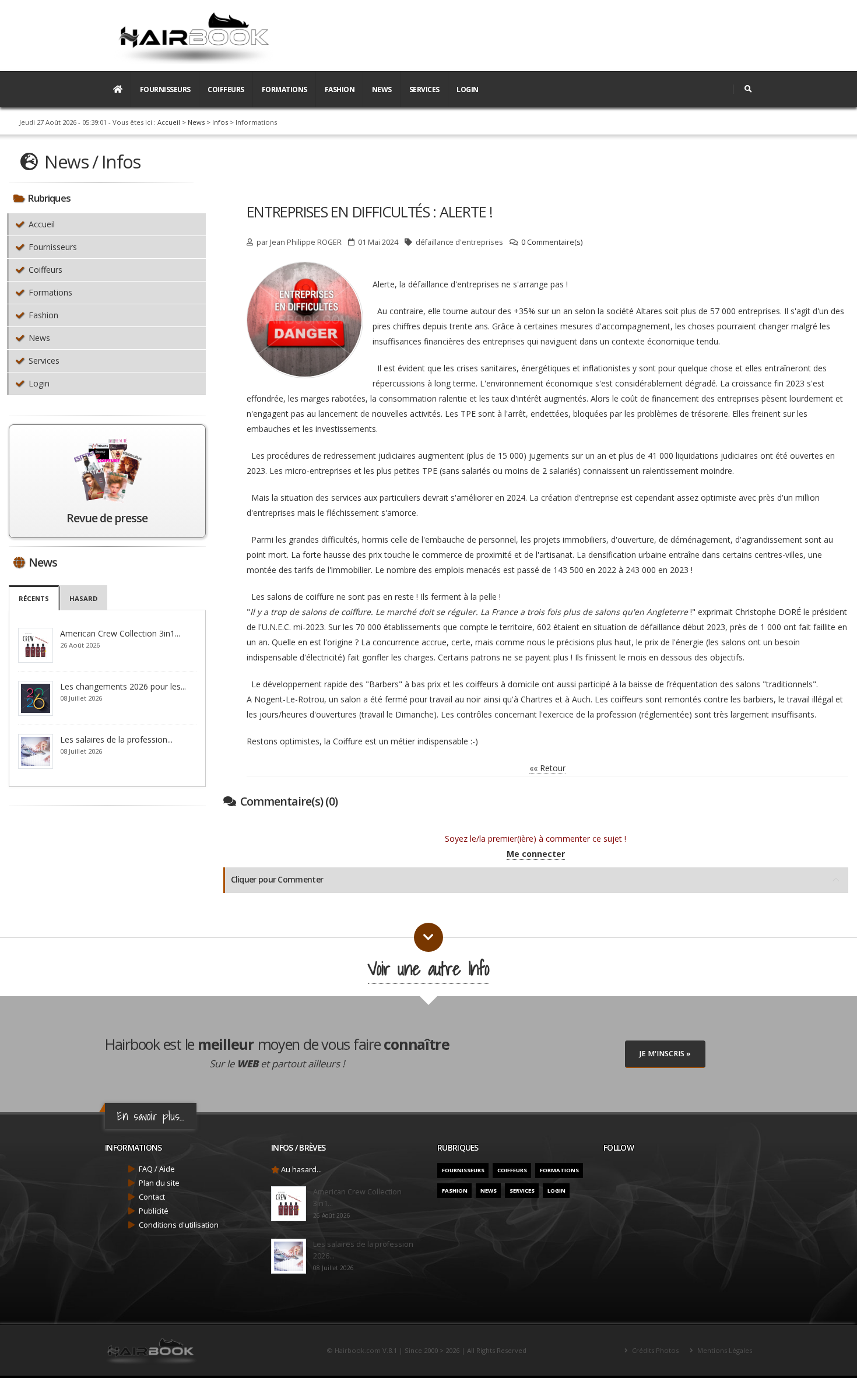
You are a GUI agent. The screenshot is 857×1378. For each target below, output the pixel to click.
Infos (220, 122)
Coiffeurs (226, 89)
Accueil (168, 122)
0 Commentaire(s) (551, 242)
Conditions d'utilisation (179, 1225)
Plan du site (159, 1183)
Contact (152, 1197)
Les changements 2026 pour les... (123, 686)
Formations (284, 89)
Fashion (340, 89)
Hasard (83, 598)
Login (467, 89)
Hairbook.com (358, 1350)
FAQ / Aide (157, 1169)
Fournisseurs (165, 89)
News (382, 89)
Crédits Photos (654, 1350)
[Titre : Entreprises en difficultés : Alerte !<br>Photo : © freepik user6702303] (374, 270)
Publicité (153, 1211)
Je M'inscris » (665, 1054)
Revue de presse (106, 518)
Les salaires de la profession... (116, 739)
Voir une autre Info (428, 968)
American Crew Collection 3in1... (120, 633)
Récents (34, 598)
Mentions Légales (724, 1350)
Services (424, 89)
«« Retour (547, 768)
